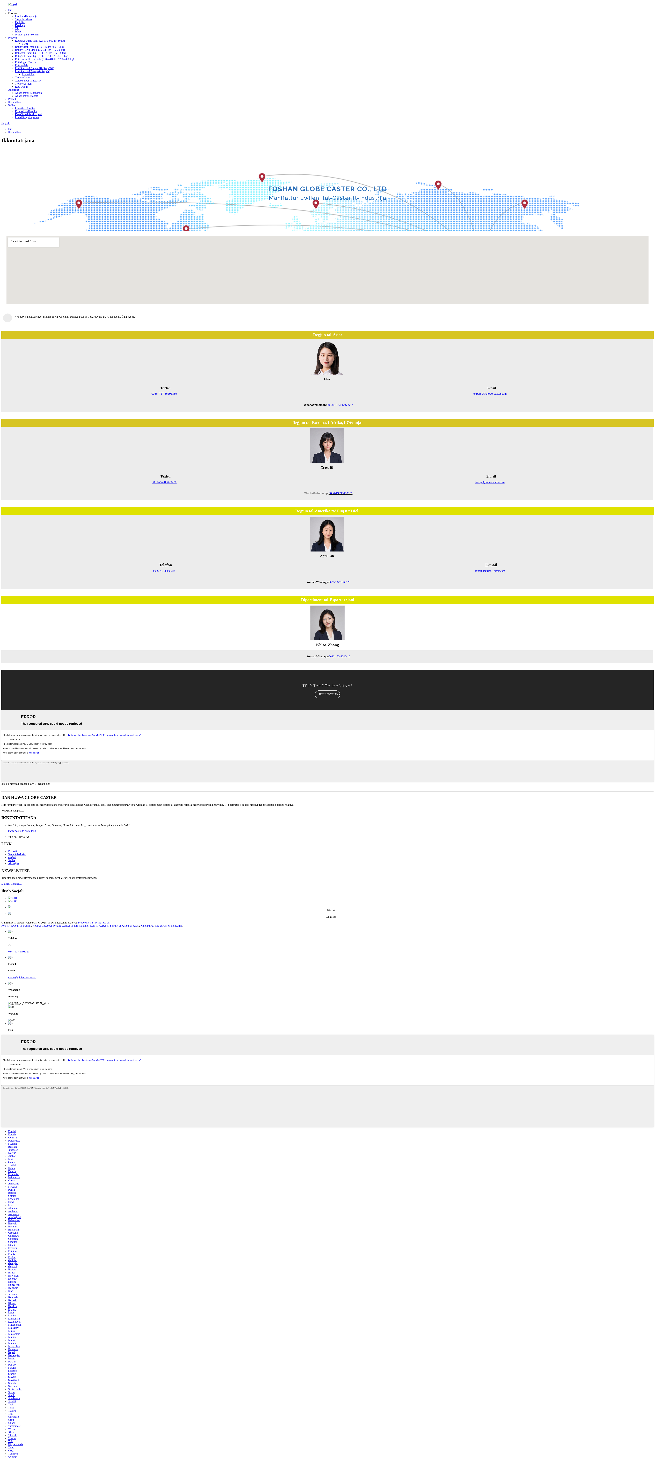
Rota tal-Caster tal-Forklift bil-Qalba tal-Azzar (114, 925)
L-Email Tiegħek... (11, 883)
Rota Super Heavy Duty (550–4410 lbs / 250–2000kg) (44, 59)
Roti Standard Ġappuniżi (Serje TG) (34, 68)
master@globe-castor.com (22, 830)
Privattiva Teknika (25, 108)
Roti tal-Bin (28, 74)
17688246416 (342, 656)
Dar (10, 10)
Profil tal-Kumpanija (26, 16)
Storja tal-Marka (23, 19)
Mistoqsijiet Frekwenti (27, 34)
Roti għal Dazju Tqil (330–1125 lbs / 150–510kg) (41, 56)
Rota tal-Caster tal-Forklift (47, 925)
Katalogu (20, 25)
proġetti (12, 857)
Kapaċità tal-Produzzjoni (28, 114)
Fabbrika (20, 22)
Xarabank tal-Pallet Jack (28, 80)
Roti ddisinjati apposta (27, 117)
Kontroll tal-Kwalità (26, 111)
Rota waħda (21, 65)
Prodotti (12, 37)
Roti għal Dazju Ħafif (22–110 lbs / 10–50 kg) (40, 40)
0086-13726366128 (339, 582)
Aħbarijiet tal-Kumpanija (28, 92)
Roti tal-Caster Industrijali (168, 925)
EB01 (25, 43)
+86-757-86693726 (18, 951)
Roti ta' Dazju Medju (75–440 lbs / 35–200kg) (40, 49)
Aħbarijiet (13, 89)
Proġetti (12, 99)
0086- (332, 656)
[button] (327, 694)
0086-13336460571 (341, 493)
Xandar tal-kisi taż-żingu (75, 925)
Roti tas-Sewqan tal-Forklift (16, 925)
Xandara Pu (147, 925)
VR (17, 28)
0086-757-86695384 (164, 570)
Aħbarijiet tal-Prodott (26, 95)
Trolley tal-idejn (23, 83)
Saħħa (11, 105)
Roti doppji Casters (25, 62)
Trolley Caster (22, 77)
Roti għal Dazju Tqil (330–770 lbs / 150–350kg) (41, 52)
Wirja (18, 31)
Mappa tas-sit (102, 922)
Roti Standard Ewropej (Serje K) (32, 71)
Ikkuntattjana (15, 102)
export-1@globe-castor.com (490, 570)
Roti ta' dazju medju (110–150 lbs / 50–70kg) (39, 46)
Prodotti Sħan (85, 922)
